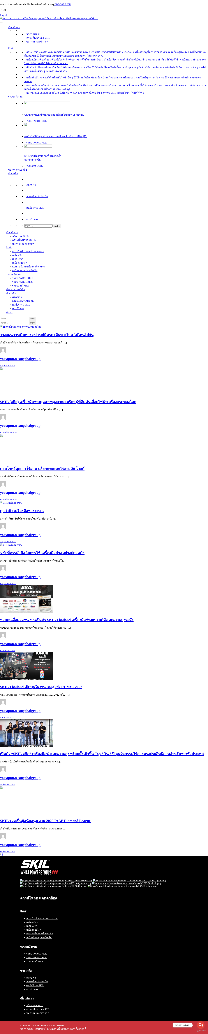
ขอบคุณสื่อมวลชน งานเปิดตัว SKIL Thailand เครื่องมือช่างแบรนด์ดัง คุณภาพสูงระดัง (67, 620)
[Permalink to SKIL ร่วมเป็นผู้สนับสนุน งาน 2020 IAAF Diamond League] (26, 813)
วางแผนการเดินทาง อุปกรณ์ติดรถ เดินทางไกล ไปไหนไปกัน (46, 335)
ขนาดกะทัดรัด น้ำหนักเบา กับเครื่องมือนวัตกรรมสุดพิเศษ (54, 114)
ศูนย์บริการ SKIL (35, 208)
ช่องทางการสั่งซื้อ (17, 169)
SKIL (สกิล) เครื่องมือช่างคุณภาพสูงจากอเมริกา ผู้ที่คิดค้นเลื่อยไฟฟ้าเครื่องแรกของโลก (68, 402)
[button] (8, 222)
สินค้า (11, 48)
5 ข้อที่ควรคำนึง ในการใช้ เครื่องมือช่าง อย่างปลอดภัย (42, 553)
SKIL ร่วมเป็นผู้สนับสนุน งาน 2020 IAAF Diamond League (45, 821)
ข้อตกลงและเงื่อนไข (31, 1029)
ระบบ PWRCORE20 (36, 142)
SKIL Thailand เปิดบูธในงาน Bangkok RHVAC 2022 (41, 687)
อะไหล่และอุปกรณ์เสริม (24, 270)
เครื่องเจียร (18, 255)
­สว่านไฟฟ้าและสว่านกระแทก (42, 918)
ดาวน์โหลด (32, 219)
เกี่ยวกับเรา (14, 27)
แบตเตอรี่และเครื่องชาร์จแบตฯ (28, 266)
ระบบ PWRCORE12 (36, 121)
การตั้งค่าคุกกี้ (78, 1029)
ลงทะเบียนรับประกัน (37, 196)
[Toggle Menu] (1, 22)
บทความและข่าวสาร (37, 41)
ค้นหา (9, 312)
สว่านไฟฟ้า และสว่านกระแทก (28, 251)
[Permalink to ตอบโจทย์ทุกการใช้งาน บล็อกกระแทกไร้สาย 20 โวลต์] (26, 461)
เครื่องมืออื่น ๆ (19, 263)
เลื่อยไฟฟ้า (17, 259)
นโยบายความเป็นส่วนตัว (56, 1029)
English (3, 15)
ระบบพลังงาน (15, 96)
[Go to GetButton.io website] (201, 1031)
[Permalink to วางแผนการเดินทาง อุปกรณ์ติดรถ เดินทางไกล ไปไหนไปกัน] (20, 326)
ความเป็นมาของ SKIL (38, 38)
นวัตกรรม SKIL (34, 34)
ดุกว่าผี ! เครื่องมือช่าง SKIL (22, 511)
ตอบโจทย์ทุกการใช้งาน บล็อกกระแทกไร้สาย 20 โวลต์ (42, 469)
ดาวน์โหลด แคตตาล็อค (39, 898)
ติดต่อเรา (31, 185)
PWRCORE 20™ (62, 4)
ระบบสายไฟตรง (34, 166)
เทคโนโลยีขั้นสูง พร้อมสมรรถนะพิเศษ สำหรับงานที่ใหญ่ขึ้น (55, 136)
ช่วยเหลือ (13, 173)
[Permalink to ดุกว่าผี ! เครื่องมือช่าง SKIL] (11, 503)
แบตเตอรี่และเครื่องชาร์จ (39, 933)
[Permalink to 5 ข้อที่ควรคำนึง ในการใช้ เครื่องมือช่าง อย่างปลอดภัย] (11, 545)
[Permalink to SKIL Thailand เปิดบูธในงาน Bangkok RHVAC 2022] (26, 679)
